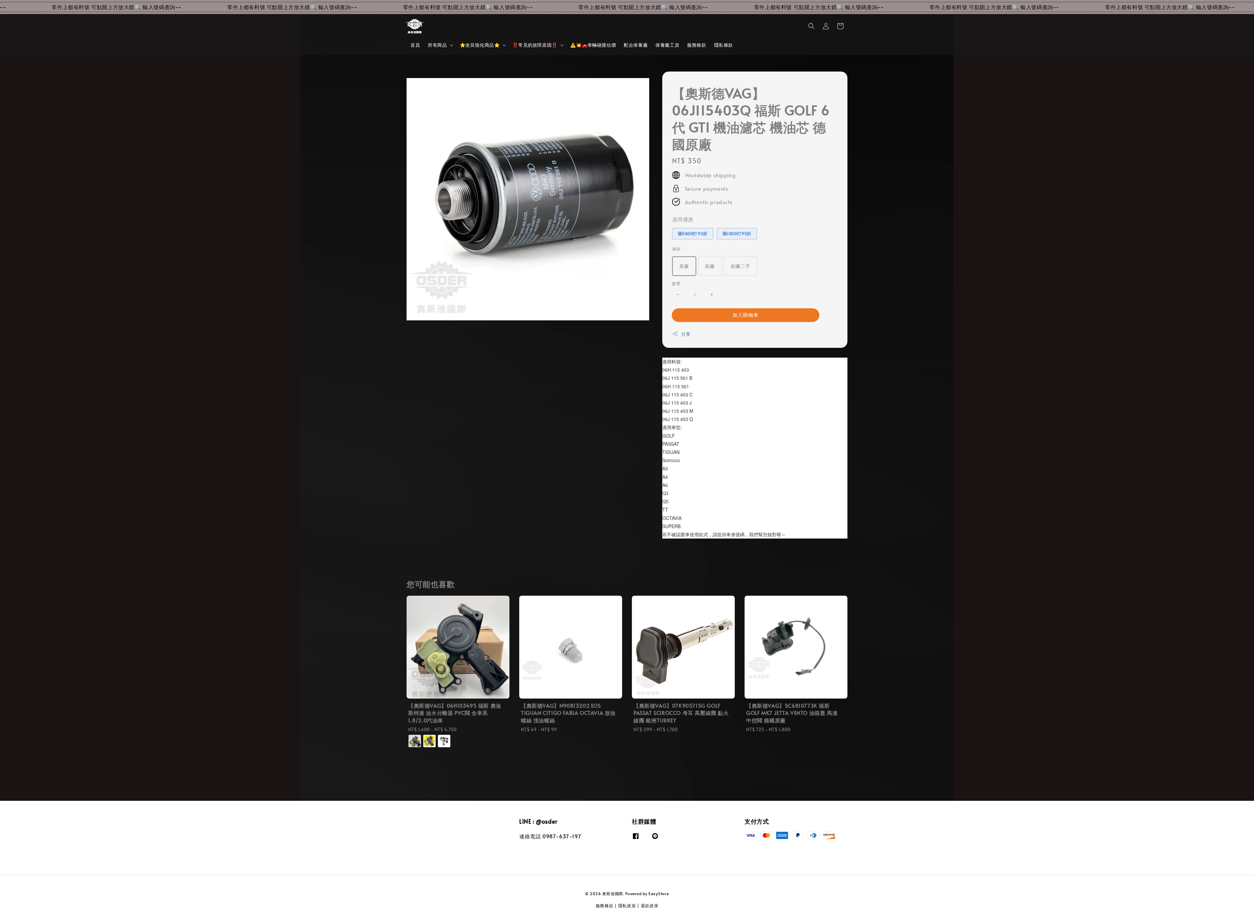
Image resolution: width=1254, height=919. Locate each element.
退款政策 (650, 906)
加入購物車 (745, 314)
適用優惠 (683, 219)
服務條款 (696, 45)
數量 (676, 283)
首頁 (415, 45)
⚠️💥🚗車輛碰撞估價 (593, 45)
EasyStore (659, 893)
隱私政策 (627, 906)
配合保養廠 (636, 45)
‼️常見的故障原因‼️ (534, 45)
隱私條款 (723, 45)
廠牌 (676, 249)
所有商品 (437, 45)
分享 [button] (686, 334)
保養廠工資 (667, 45)
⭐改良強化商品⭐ (480, 45)
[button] (811, 26)
